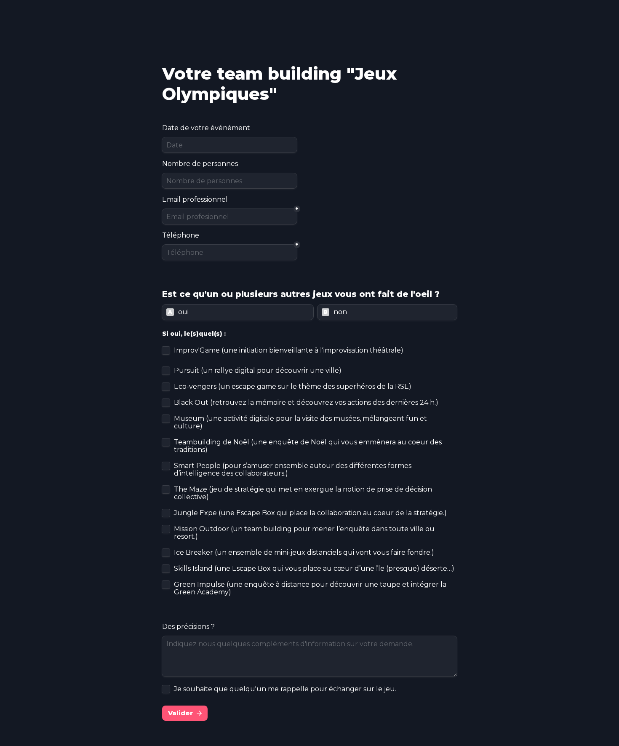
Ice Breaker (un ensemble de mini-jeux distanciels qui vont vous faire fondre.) (304, 552)
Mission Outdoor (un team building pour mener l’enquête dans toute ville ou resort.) (305, 532)
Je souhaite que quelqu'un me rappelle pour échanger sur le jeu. (285, 689)
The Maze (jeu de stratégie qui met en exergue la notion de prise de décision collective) (304, 493)
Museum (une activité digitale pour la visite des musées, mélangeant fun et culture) (301, 422)
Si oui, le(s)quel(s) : (194, 333)
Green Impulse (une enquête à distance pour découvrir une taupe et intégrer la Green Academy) (311, 588)
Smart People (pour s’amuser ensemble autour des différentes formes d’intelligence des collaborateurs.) (293, 469)
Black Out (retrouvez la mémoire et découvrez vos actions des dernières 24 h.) (306, 402)
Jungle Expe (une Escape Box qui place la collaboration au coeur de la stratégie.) (310, 513)
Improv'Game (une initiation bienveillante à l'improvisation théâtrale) (288, 350)
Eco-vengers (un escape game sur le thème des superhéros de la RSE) (292, 386)
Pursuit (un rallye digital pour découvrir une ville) (258, 370)
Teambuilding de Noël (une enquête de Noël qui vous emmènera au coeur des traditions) (308, 446)
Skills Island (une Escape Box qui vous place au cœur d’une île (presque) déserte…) (314, 568)
